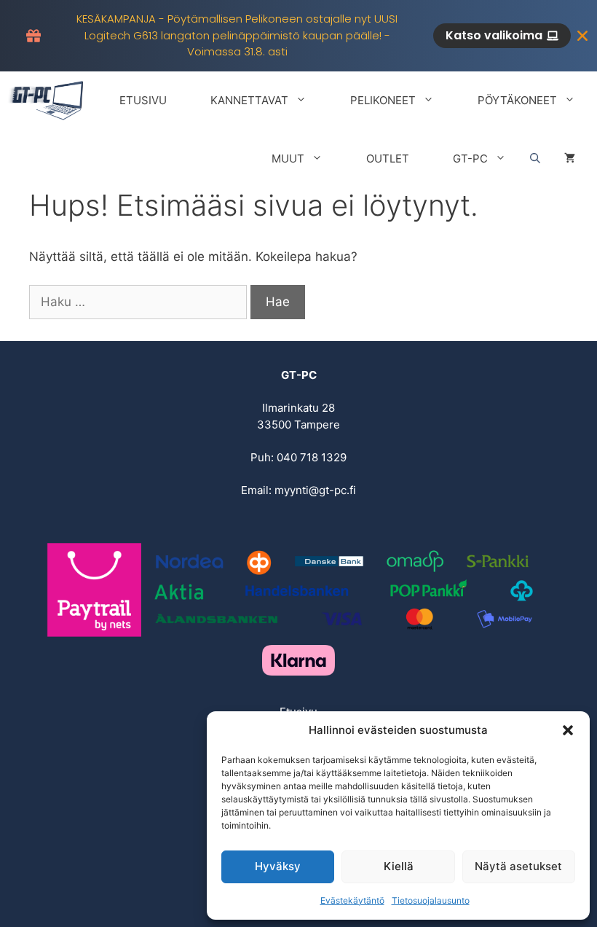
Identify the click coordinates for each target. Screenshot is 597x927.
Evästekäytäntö (352, 900)
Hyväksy (278, 866)
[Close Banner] (582, 35)
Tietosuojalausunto (431, 900)
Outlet (387, 158)
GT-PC (470, 158)
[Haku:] (139, 301)
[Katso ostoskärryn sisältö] (569, 159)
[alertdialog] (298, 35)
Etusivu (143, 100)
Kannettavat (249, 100)
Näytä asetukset (518, 866)
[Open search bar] (535, 159)
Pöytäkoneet (517, 100)
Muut (288, 158)
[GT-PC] (47, 100)
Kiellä (399, 866)
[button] (568, 730)
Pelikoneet (383, 100)
